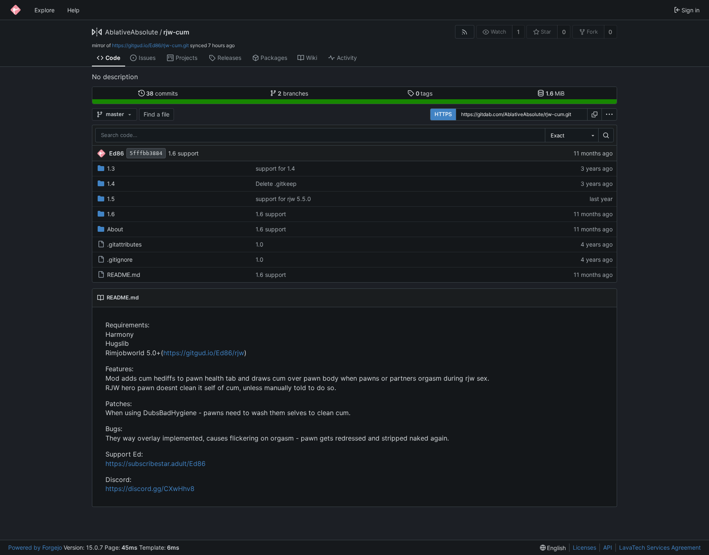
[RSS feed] (464, 32)
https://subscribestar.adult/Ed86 (155, 463)
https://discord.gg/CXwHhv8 (149, 488)
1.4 (111, 183)
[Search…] (606, 135)
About (115, 229)
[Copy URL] (594, 114)
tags (424, 93)
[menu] (609, 114)
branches (293, 93)
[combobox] (571, 135)
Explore (44, 10)
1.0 (259, 244)
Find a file (156, 114)
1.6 (111, 213)
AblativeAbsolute (131, 32)
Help (73, 10)
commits (162, 93)
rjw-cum (176, 32)
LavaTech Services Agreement (660, 547)
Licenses (584, 547)
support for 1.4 (275, 168)
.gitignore (120, 259)
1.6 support (183, 153)
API (607, 547)
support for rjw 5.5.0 (283, 198)
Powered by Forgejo (35, 547)
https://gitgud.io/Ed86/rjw (203, 353)
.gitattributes (124, 244)
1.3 (111, 168)
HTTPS (443, 114)
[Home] (15, 9)
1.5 (111, 198)
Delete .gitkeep (276, 183)
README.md (123, 274)
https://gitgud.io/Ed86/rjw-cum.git (150, 45)
